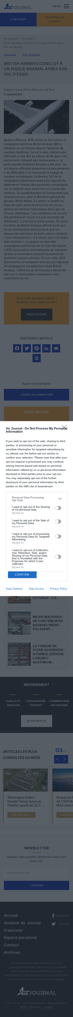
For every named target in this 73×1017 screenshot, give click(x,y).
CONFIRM (22, 574)
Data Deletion (14, 588)
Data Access (36, 588)
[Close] (65, 428)
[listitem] (36, 499)
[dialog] (36, 508)
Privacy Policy (58, 588)
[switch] (58, 508)
